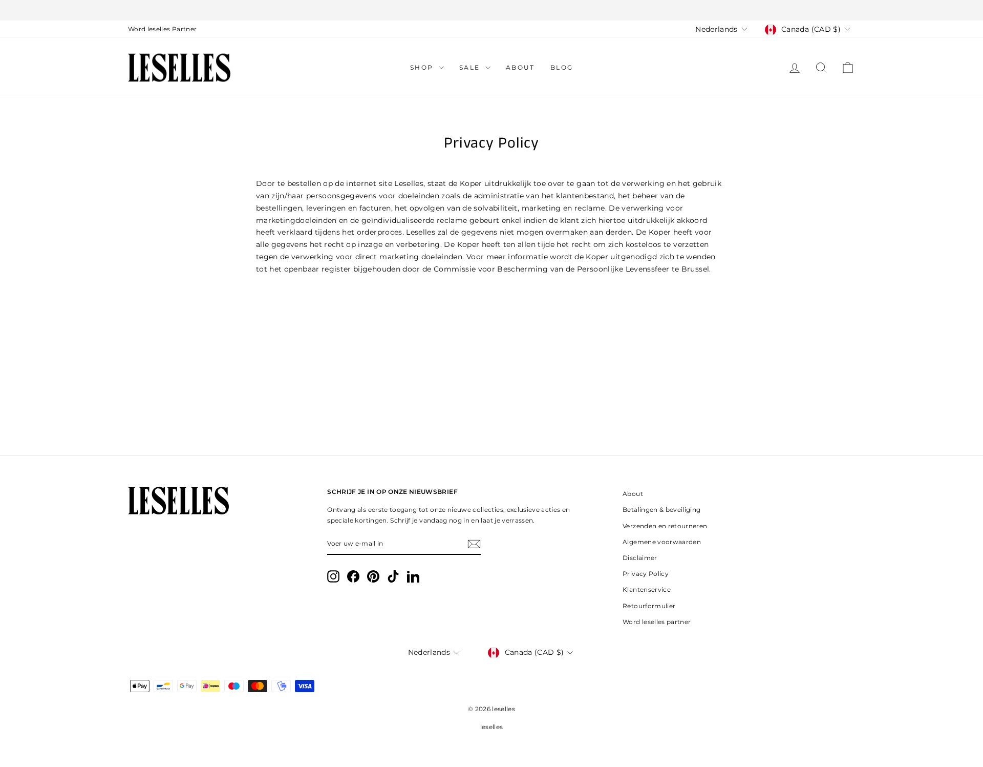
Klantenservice (647, 589)
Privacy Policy (646, 573)
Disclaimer (640, 558)
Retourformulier (649, 606)
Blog (561, 67)
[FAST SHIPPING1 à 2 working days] (491, 10)
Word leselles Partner (162, 29)
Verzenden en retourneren (665, 526)
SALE (471, 67)
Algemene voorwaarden (662, 542)
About (520, 67)
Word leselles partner (657, 622)
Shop (423, 67)
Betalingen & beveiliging (661, 509)
